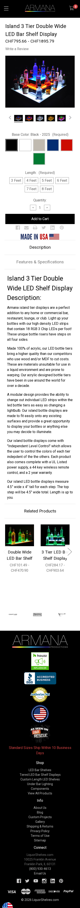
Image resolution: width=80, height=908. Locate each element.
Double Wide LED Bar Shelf (19, 555)
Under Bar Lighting (40, 784)
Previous (5, 551)
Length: (40, 173)
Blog (40, 812)
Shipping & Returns (40, 826)
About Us (40, 808)
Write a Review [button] (17, 49)
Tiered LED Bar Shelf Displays (40, 774)
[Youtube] (36, 881)
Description (40, 247)
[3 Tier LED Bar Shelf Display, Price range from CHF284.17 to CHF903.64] (55, 535)
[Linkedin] (52, 227)
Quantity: (40, 200)
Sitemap (40, 840)
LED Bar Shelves (40, 770)
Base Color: (40, 134)
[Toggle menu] (6, 8)
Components (40, 788)
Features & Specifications (40, 261)
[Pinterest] (62, 227)
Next (69, 551)
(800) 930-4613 (40, 869)
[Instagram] (44, 881)
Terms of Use (40, 835)
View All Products (40, 793)
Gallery (40, 821)
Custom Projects (40, 817)
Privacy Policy (40, 831)
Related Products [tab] (40, 511)
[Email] (26, 227)
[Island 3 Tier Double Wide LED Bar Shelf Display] (18, 119)
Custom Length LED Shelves (40, 779)
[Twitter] (44, 227)
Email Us (40, 873)
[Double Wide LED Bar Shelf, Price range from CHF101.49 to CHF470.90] (19, 535)
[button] (40, 661)
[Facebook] (18, 227)
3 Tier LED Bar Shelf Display (55, 555)
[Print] (35, 227)
